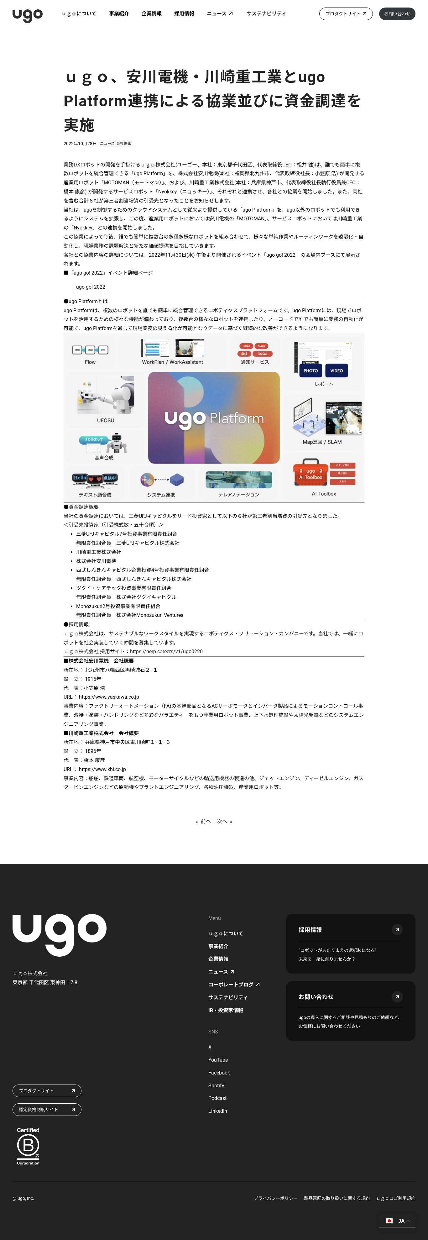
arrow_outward (397, 929)
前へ (206, 821)
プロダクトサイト (343, 13)
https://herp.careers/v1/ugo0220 (166, 651)
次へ (222, 821)
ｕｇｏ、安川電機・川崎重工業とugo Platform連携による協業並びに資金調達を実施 (213, 101)
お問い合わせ (397, 13)
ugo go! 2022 (90, 287)
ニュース (107, 143)
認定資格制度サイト (38, 1109)
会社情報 (123, 143)
